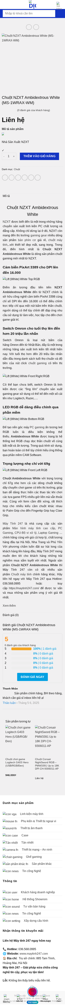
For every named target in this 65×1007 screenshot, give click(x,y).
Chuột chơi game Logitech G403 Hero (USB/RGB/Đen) (17, 762)
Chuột (17, 169)
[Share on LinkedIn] (38, 178)
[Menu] (5, 4)
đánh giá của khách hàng (20, 645)
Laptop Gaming (48, 532)
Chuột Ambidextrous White (21, 478)
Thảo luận (9, 702)
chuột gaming (37, 363)
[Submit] (58, 13)
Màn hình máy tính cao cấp (33, 528)
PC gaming (37, 427)
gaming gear (39, 235)
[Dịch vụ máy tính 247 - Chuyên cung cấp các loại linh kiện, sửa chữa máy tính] (32, 4)
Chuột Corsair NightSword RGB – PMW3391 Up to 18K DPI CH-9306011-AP (47, 764)
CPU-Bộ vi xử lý (25, 532)
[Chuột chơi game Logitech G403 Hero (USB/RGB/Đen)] (18, 740)
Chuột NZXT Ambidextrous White (34, 565)
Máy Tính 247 (13, 523)
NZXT (6, 221)
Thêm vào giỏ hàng (39, 156)
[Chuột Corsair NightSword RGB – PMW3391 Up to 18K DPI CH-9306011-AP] (47, 740)
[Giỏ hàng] (59, 6)
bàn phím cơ (27, 240)
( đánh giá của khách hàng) (33, 110)
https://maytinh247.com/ (24, 588)
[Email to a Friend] (25, 178)
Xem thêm (9, 605)
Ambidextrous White (25, 436)
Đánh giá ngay (32, 676)
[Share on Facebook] (12, 178)
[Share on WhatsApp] (5, 178)
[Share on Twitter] (18, 178)
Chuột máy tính (21, 574)
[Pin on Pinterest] (31, 178)
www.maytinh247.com (34, 953)
